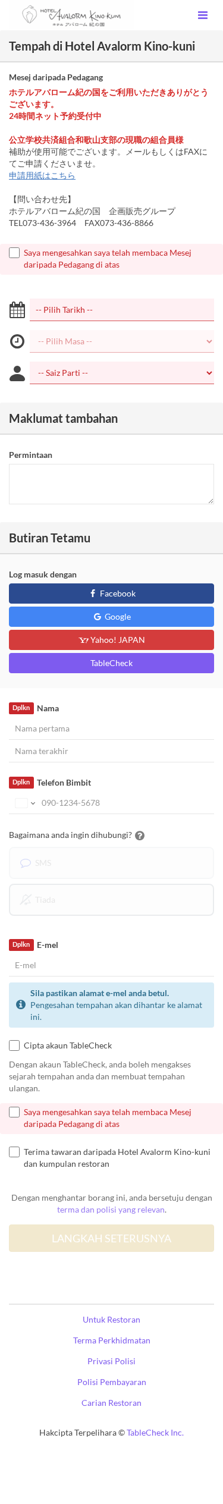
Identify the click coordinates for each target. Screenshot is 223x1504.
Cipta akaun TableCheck (68, 1045)
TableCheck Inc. (155, 1432)
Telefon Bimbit (51, 782)
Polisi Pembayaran (111, 1382)
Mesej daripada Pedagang (56, 77)
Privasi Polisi (111, 1361)
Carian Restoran (111, 1403)
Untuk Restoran (111, 1319)
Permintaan (30, 455)
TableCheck (111, 663)
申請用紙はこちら (42, 175)
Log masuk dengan (43, 574)
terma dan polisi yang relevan (111, 1209)
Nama (35, 708)
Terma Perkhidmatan (111, 1340)
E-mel (35, 945)
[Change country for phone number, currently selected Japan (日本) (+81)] (24, 803)
